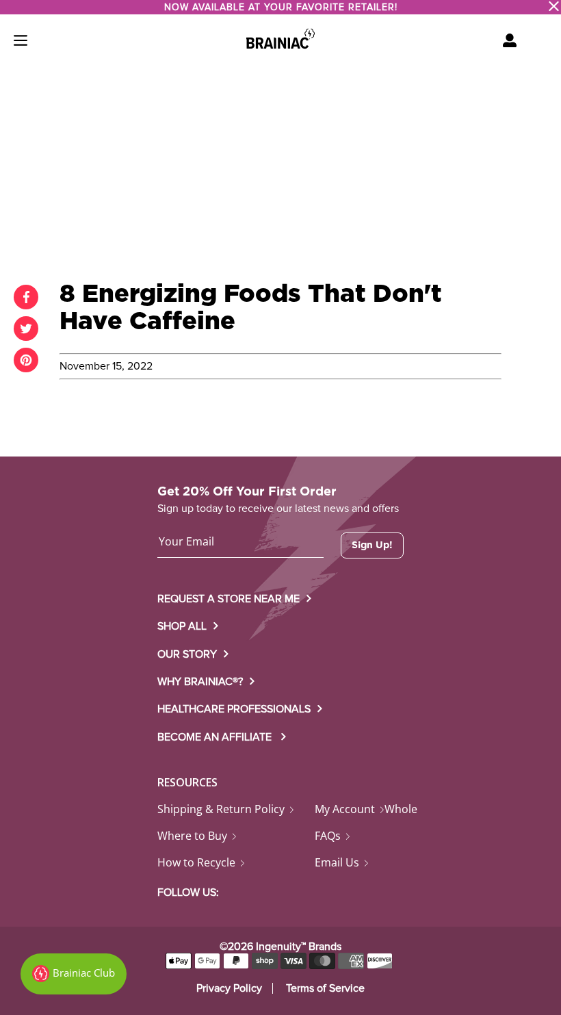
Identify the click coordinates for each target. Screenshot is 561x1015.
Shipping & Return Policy (221, 809)
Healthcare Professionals (234, 709)
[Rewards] (74, 973)
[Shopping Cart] (510, 40)
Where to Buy (192, 835)
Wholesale (411, 809)
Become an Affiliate (215, 737)
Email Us (337, 862)
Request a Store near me (228, 598)
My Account (345, 809)
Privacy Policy (229, 988)
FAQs (328, 835)
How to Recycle (196, 862)
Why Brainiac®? (200, 681)
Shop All (182, 626)
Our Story (187, 654)
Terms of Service (325, 988)
